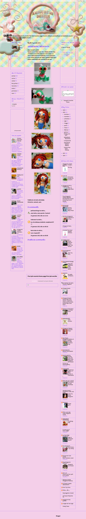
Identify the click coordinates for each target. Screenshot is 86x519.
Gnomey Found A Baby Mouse (71, 209)
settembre (67, 119)
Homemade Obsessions (65, 206)
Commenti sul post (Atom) (45, 281)
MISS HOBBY (66, 431)
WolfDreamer (66, 240)
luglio (65, 121)
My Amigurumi (66, 446)
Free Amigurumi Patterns (67, 251)
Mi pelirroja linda (70, 422)
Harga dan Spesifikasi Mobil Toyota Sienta (70, 266)
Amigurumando (66, 288)
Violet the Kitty (70, 253)
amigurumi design (65, 47)
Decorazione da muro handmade (71, 383)
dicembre (66, 114)
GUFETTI (19, 189)
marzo (66, 128)
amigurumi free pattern (66, 500)
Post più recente (33, 276)
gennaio (66, 132)
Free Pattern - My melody (71, 447)
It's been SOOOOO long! (70, 343)
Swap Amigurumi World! (67, 414)
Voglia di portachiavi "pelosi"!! (70, 439)
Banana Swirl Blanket (68, 351)
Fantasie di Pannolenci (68, 309)
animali (36, 202)
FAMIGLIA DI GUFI (20, 175)
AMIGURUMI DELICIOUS (67, 138)
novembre (66, 117)
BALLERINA (20, 257)
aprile (65, 125)
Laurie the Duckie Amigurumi (70, 395)
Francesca (65, 402)
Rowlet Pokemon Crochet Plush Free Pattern (70, 243)
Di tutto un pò (66, 430)
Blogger (58, 516)
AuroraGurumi (66, 350)
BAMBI (18, 246)
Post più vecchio (51, 276)
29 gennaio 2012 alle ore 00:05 (39, 235)
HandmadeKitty (66, 355)
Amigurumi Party (67, 226)
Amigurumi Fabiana (67, 328)
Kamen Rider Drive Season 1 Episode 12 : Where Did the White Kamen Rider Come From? (68, 302)
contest (13, 81)
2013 (64, 110)
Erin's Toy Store (66, 487)
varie (39, 202)
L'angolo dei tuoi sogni (68, 503)
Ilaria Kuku (34, 230)
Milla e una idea (66, 412)
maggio (66, 123)
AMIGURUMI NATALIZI (20, 169)
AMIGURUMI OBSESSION (66, 419)
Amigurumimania (67, 298)
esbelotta (65, 273)
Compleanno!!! (67, 141)
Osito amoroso (70, 320)
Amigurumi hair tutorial (71, 465)
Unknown (33, 219)
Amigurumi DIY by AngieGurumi (67, 186)
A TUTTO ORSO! (19, 216)
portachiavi (14, 91)
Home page (42, 276)
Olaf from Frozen (70, 330)
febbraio (66, 130)
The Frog (70, 167)
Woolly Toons (66, 506)
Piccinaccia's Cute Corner (67, 456)
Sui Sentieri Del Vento (68, 283)
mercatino (14, 86)
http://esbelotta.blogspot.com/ (68, 262)
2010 (64, 156)
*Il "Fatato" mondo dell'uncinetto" (67, 484)
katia (20, 46)
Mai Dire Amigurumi (68, 216)
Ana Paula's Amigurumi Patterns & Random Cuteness (68, 339)
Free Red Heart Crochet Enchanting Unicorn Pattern (68, 200)
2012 (64, 112)
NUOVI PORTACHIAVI (20, 202)
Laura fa (65, 176)
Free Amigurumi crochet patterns (67, 197)
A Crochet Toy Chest (67, 230)
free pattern (15, 83)
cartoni (13, 78)
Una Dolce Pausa (70, 310)
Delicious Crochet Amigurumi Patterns (68, 480)
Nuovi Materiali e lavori (68, 458)
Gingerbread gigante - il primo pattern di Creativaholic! (68, 373)
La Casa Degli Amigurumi (66, 435)
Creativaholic (66, 369)
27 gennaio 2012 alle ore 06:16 (39, 226)
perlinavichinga (35, 210)
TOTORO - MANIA (19, 154)
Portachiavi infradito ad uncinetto (70, 178)
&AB (20, 130)
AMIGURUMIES (66, 319)
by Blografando (16, 130)
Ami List (65, 473)
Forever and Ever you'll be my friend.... (68, 475)
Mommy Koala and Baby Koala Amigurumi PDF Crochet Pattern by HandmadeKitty (68, 360)
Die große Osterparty (70, 275)
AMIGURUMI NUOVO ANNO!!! (67, 144)
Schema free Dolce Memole (19, 140)
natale (13, 88)
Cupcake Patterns (70, 232)
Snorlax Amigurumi (67, 284)
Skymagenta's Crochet (68, 493)
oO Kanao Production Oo (68, 496)
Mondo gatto (69, 404)
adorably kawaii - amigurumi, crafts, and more (68, 392)
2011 (64, 153)
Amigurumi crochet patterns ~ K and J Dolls (67, 165)
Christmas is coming (71, 218)
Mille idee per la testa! (68, 381)
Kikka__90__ (66, 490)
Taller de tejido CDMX (71, 188)
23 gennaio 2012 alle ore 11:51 (39, 216)
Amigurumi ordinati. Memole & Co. (20, 231)
